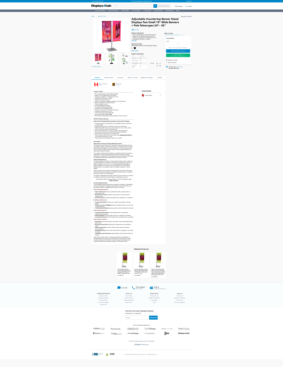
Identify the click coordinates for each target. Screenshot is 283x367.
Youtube (191, 354)
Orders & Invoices (128, 298)
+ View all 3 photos (96, 66)
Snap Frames (125, 10)
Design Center (154, 293)
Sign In (176, 5)
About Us (179, 293)
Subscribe (153, 317)
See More (134, 40)
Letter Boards (136, 10)
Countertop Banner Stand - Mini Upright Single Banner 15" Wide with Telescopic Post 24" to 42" (141, 271)
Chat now (179, 66)
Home (92, 16)
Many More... (135, 50)
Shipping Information (103, 298)
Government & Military (103, 302)
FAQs (154, 302)
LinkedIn (187, 354)
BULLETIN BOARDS (100, 10)
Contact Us (189, 1)
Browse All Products (164, 6)
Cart (186, 5)
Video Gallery (154, 300)
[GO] (155, 6)
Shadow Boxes (158, 10)
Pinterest (184, 354)
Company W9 (103, 304)
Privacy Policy (179, 300)
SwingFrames (169, 10)
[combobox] (135, 6)
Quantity (167, 41)
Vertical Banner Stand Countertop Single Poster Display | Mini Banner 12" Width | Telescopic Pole (124, 271)
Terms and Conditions (179, 302)
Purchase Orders (103, 300)
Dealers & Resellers (129, 300)
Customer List (179, 295)
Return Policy (129, 302)
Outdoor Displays (113, 10)
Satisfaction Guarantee (179, 298)
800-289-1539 (99, 1)
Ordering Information (103, 293)
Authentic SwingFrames (154, 298)
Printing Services (154, 295)
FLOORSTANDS (147, 10)
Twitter (181, 354)
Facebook (178, 354)
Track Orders (129, 295)
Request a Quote (103, 295)
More (177, 10)
